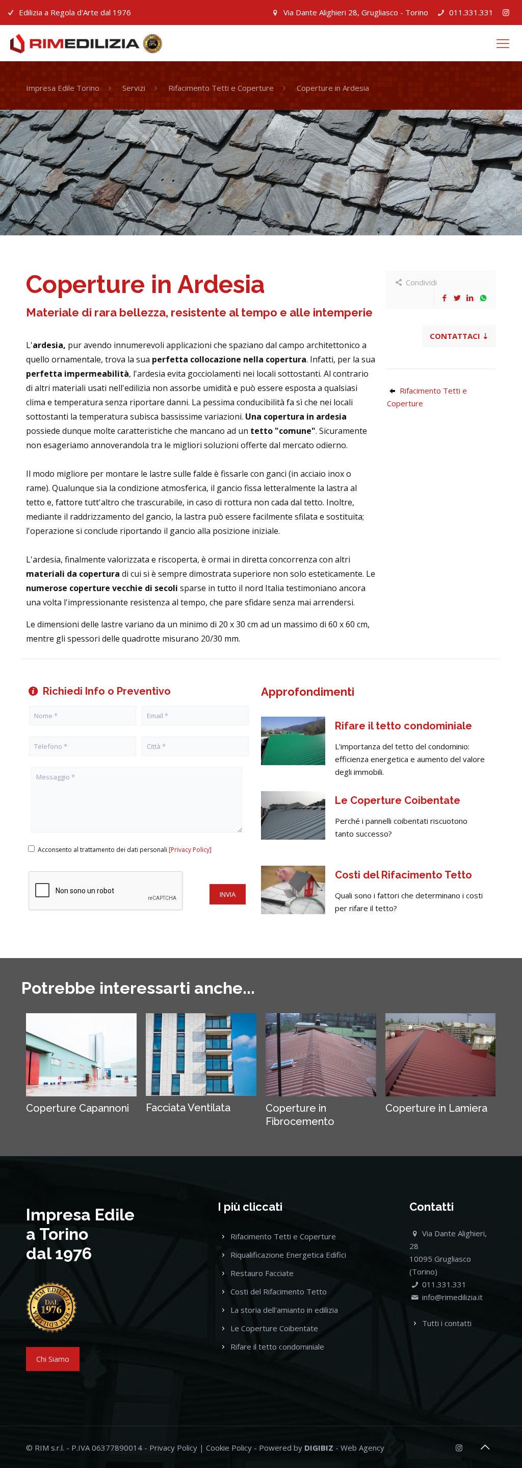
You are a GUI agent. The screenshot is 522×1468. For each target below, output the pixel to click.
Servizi (133, 88)
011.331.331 (471, 12)
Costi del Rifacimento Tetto (278, 1291)
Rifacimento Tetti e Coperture (221, 88)
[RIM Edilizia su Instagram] (506, 12)
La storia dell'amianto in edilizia (284, 1310)
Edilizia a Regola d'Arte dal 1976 (75, 12)
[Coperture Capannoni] (81, 1054)
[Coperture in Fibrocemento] (321, 1054)
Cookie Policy (229, 1447)
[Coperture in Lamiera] (440, 1054)
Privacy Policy (173, 1447)
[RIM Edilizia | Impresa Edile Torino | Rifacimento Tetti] (86, 43)
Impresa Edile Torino (62, 88)
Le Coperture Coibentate (274, 1328)
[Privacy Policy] (190, 849)
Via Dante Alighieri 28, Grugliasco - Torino (355, 12)
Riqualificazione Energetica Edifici (288, 1255)
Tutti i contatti (447, 1323)
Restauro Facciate (262, 1273)
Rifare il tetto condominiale (277, 1346)
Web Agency (362, 1447)
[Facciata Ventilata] (201, 1054)
